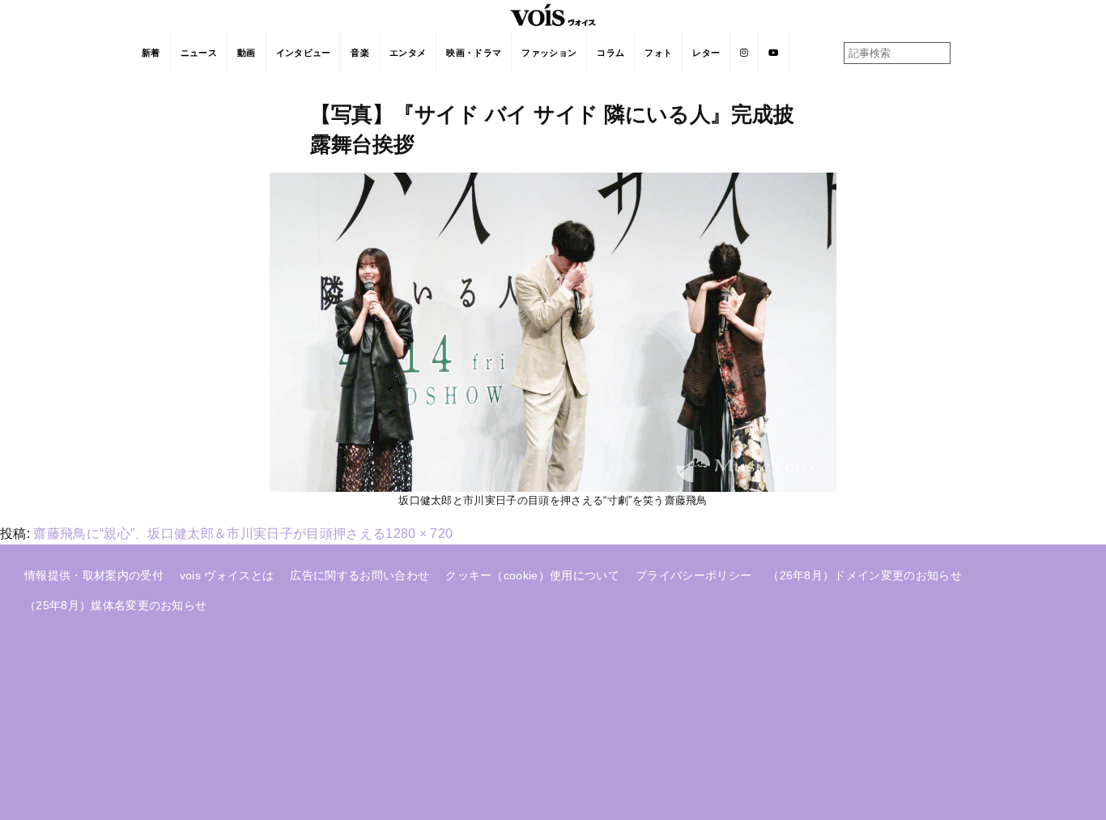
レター (706, 53)
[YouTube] (774, 52)
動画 (246, 53)
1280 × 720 (419, 533)
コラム (610, 53)
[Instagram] (744, 52)
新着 (151, 53)
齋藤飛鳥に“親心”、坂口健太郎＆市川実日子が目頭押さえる (209, 533)
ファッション (548, 53)
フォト (658, 53)
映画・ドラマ (473, 53)
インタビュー (303, 53)
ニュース (199, 53)
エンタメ (407, 53)
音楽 (360, 53)
